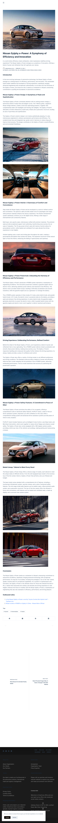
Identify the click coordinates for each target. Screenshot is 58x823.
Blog (43, 752)
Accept (7, 817)
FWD (16, 70)
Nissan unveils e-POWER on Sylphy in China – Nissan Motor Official (25, 603)
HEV (18, 70)
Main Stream (30, 70)
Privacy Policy (7, 791)
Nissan (36, 70)
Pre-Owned (49, 750)
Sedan (39, 70)
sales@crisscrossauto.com (42, 810)
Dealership (37, 752)
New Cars (41, 750)
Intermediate (23, 70)
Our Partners (6, 768)
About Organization (8, 764)
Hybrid (6, 611)
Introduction (34, 764)
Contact (49, 752)
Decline (14, 817)
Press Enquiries (35, 768)
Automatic (5, 70)
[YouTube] (11, 751)
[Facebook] (9, 619)
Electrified (12, 70)
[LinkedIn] (48, 619)
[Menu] (3, 2)
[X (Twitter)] (22, 619)
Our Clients (6, 766)
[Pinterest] (35, 619)
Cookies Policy (7, 793)
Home (35, 750)
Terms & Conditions (8, 795)
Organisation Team (36, 766)
